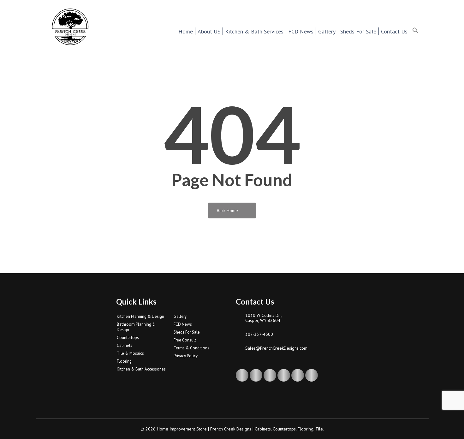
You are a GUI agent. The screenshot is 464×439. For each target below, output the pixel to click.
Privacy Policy (186, 356)
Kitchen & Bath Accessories (141, 369)
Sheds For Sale (187, 332)
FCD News (183, 324)
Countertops (128, 337)
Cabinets (124, 345)
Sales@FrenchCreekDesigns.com (276, 348)
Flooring (124, 361)
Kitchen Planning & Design (140, 316)
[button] (419, 31)
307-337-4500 (259, 334)
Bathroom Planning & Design (136, 327)
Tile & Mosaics (130, 353)
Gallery (180, 316)
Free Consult (185, 340)
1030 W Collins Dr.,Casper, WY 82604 (263, 318)
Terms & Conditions (191, 348)
